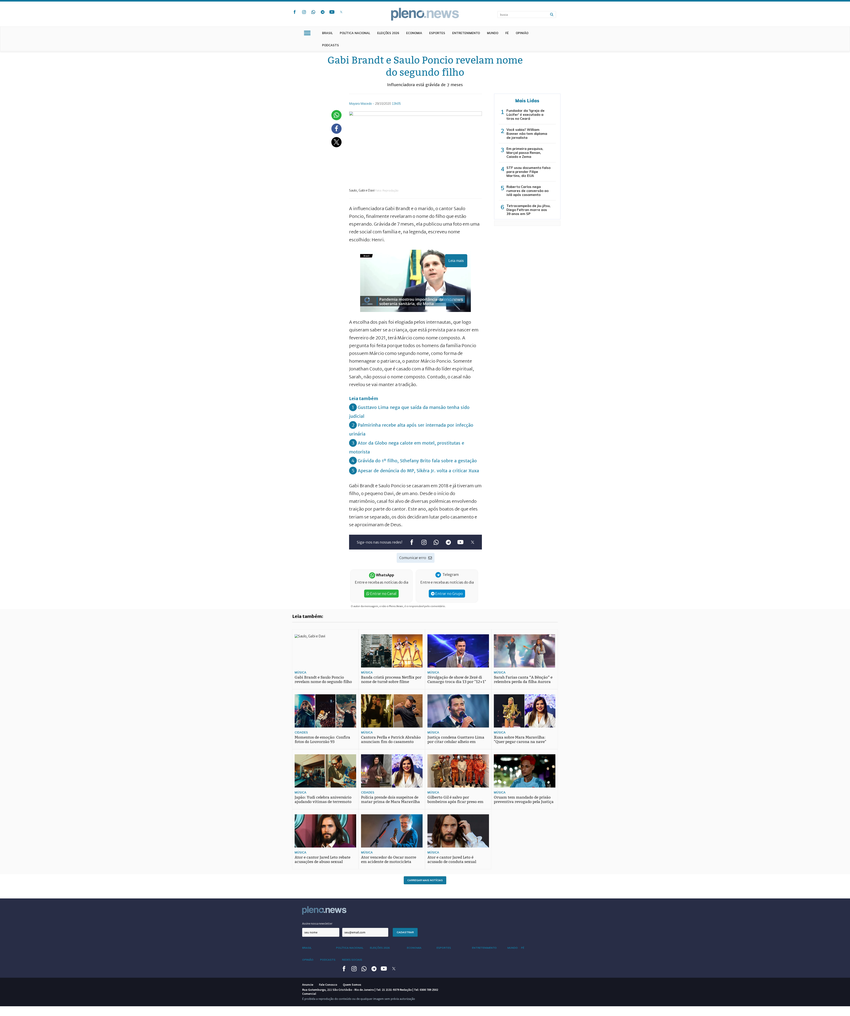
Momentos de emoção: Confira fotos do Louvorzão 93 (322, 739)
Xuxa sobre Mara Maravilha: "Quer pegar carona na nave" (520, 739)
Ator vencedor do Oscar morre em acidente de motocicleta (388, 859)
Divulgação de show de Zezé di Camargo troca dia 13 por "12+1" (456, 679)
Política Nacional (355, 33)
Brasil (327, 33)
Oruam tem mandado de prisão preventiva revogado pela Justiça (524, 799)
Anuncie (307, 985)
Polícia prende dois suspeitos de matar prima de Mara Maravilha (390, 799)
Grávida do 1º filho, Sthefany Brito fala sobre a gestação (417, 460)
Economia (414, 33)
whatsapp (313, 12)
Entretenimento (466, 33)
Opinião (522, 33)
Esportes (437, 33)
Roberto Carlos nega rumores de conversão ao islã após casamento (527, 191)
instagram (304, 12)
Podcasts (330, 45)
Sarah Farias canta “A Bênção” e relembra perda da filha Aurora (523, 679)
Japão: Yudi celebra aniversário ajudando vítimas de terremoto (323, 799)
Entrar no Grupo (449, 593)
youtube (332, 12)
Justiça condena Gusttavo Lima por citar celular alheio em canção (455, 742)
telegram (322, 12)
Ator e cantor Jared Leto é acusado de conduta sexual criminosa (451, 862)
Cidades (301, 732)
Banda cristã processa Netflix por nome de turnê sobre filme (391, 679)
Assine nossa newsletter (317, 923)
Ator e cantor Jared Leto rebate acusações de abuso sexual (322, 859)
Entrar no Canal (382, 593)
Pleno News (425, 14)
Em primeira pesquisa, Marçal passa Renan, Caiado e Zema (524, 153)
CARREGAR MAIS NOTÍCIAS (425, 880)
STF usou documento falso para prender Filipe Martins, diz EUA (528, 172)
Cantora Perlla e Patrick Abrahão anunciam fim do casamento (391, 739)
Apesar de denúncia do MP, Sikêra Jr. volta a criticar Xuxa (418, 470)
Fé (507, 33)
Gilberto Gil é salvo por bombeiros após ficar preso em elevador (455, 802)
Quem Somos (352, 985)
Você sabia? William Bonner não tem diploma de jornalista (526, 134)
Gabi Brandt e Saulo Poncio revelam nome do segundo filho (323, 679)
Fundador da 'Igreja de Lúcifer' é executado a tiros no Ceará (525, 114)
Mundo (492, 33)
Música (300, 672)
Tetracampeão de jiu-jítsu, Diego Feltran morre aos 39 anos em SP (528, 210)
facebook (294, 12)
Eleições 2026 (388, 33)
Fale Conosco (328, 985)
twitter (341, 12)
